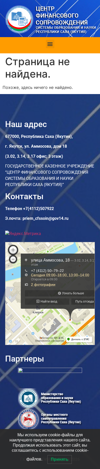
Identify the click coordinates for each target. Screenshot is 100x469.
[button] (50, 44)
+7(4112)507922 (38, 208)
